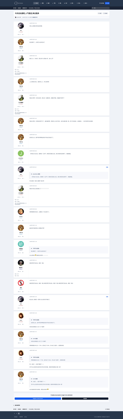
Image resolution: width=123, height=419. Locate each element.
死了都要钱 (21, 63)
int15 (21, 320)
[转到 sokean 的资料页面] (21, 212)
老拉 (21, 287)
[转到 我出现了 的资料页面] (21, 263)
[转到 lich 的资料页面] (15, 17)
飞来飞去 (21, 46)
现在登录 (85, 398)
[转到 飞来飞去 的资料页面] (21, 42)
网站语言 (15, 416)
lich (18, 17)
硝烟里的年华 (34, 17)
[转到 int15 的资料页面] (21, 315)
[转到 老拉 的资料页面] (21, 283)
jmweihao (21, 158)
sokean (20, 216)
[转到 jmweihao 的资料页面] (21, 153)
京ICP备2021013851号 (106, 416)
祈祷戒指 (21, 248)
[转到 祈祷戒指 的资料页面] (21, 244)
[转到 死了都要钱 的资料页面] (21, 58)
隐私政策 (21, 416)
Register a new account (38, 398)
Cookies (25, 416)
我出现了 (21, 267)
